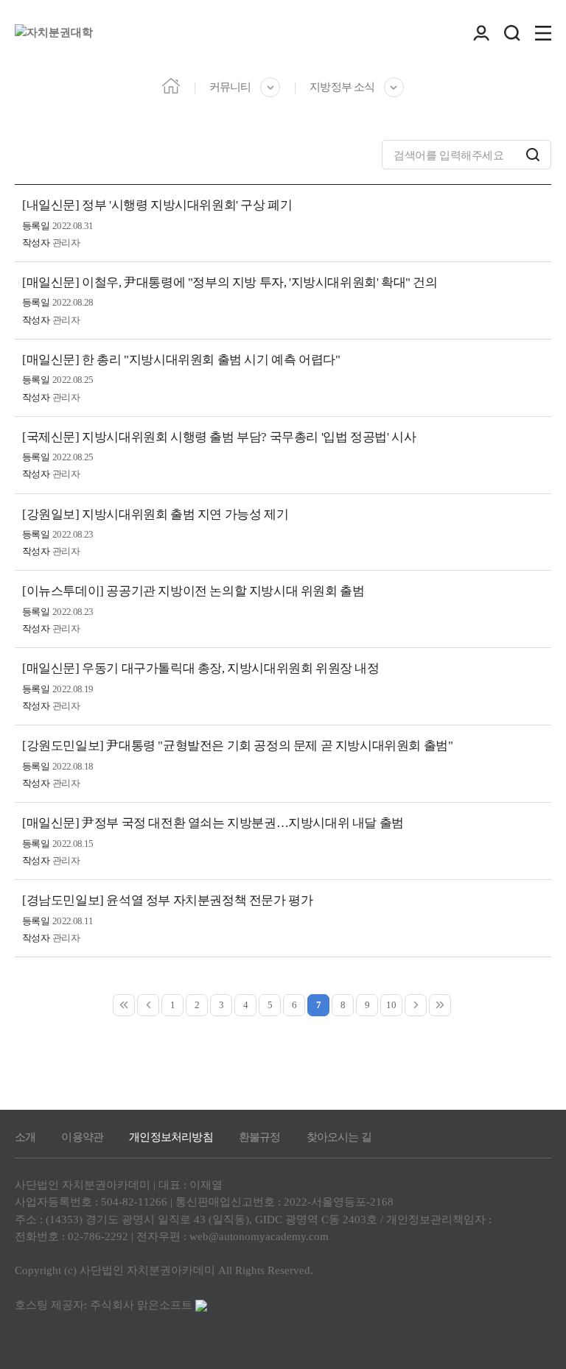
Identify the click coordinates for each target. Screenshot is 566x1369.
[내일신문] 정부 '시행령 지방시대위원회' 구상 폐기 (157, 205)
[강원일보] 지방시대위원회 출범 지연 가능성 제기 (155, 514)
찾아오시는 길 (339, 1137)
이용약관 (82, 1137)
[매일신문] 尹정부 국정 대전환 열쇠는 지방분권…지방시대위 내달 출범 (213, 823)
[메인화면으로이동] (54, 33)
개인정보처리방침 (171, 1137)
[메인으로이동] (171, 85)
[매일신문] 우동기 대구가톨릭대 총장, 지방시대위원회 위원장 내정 (201, 668)
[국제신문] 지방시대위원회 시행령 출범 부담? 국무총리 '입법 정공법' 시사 (219, 437)
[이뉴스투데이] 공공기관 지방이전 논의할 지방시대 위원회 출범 (193, 591)
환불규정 (260, 1137)
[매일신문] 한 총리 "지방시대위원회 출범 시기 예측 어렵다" (181, 360)
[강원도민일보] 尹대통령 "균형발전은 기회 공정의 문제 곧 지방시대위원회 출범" (237, 746)
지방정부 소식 (342, 87)
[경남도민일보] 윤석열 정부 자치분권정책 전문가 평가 (167, 900)
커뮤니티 (230, 87)
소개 (25, 1137)
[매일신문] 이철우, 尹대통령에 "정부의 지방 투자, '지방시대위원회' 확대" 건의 (230, 282)
